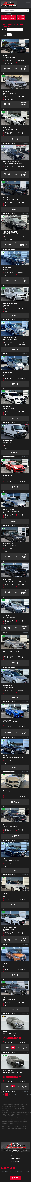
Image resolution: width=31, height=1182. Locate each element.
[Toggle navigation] (28, 4)
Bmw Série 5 (21, 18)
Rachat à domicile (15, 1158)
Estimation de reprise (15, 1155)
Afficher (4, 35)
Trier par (4, 29)
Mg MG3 (4, 15)
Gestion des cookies (16, 1164)
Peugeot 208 (20, 15)
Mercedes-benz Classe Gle (8, 18)
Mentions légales (15, 1161)
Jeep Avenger (11, 15)
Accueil (15, 1153)
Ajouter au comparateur (9, 73)
